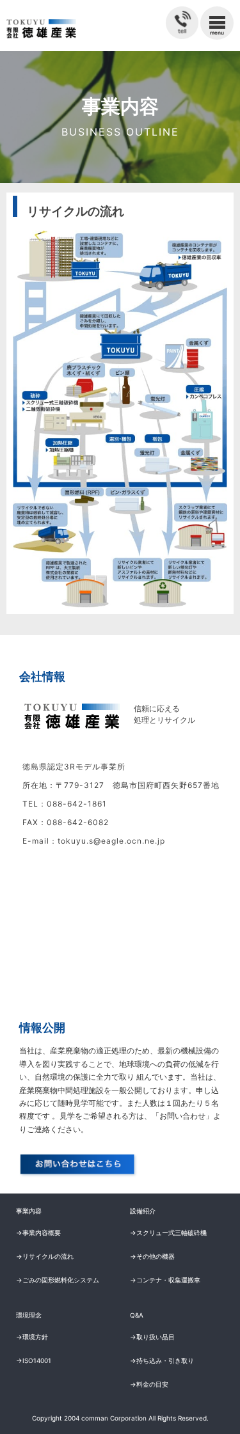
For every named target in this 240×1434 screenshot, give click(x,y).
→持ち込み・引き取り (162, 1360)
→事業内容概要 (38, 1232)
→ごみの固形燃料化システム (57, 1280)
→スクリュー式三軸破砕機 (168, 1232)
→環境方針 (32, 1337)
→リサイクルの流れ (45, 1256)
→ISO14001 (33, 1360)
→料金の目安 (149, 1384)
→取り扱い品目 (152, 1337)
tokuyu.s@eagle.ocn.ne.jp (111, 841)
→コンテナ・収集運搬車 (165, 1280)
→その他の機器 (152, 1256)
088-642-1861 (77, 803)
